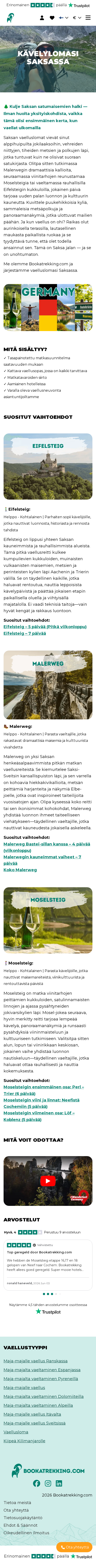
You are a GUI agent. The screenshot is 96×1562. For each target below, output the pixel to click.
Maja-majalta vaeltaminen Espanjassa (42, 1369)
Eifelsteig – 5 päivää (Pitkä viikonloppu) (45, 626)
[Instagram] (48, 1485)
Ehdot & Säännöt (21, 1525)
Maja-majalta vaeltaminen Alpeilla (38, 1405)
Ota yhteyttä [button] (77, 1547)
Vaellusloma (16, 1432)
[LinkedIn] (59, 1485)
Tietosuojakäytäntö (23, 1517)
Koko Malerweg (20, 869)
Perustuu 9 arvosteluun (42, 1232)
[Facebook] (37, 1485)
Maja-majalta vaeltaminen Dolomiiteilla (44, 1396)
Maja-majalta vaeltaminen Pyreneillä (41, 1378)
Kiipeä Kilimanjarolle (24, 1441)
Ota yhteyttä (16, 1510)
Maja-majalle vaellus (24, 1387)
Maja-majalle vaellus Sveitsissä (35, 1423)
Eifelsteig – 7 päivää (25, 633)
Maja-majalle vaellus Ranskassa (36, 1361)
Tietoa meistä (17, 1502)
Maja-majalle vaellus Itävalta (32, 1414)
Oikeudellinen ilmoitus (26, 1532)
